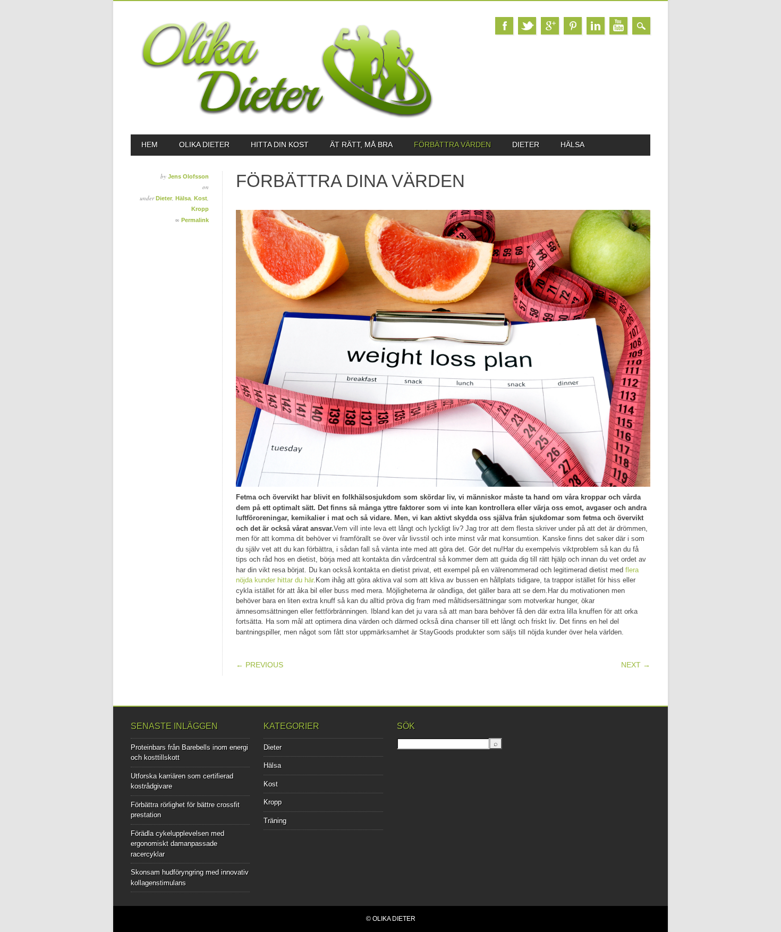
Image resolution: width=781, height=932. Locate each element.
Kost (200, 198)
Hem (149, 144)
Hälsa (572, 144)
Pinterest (573, 26)
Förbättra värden (452, 144)
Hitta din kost (280, 144)
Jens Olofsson (188, 176)
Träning (275, 821)
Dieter (525, 144)
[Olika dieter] (287, 116)
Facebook (504, 26)
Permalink (195, 220)
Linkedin (596, 26)
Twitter (527, 26)
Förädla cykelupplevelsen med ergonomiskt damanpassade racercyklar (177, 843)
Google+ (550, 26)
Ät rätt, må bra (361, 144)
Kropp (200, 209)
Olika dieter (204, 144)
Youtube (618, 26)
